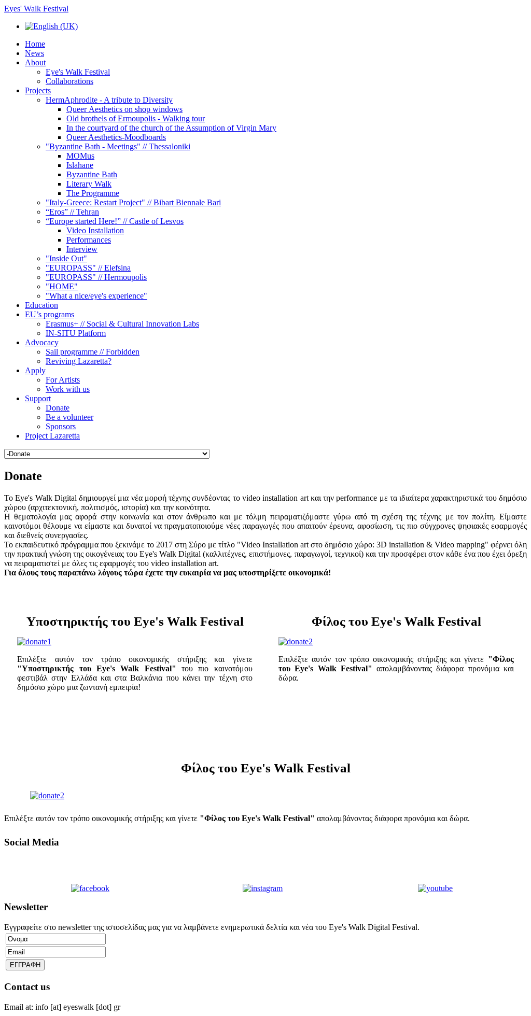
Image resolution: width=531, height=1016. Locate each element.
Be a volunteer (69, 417)
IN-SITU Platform (76, 333)
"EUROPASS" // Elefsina (88, 267)
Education (41, 305)
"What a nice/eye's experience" (96, 295)
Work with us (68, 389)
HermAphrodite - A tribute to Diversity (109, 99)
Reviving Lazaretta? (78, 361)
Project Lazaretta (52, 435)
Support (38, 398)
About (35, 62)
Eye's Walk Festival (78, 71)
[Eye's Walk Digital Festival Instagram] (263, 888)
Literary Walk (88, 183)
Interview (81, 249)
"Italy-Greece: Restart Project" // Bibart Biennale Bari (133, 202)
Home (35, 43)
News (34, 53)
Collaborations (69, 81)
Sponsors (61, 426)
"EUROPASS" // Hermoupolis (96, 277)
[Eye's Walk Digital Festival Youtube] (435, 888)
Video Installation (95, 230)
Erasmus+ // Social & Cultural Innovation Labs (122, 323)
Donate (57, 407)
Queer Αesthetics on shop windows (124, 109)
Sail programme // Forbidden (92, 351)
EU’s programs (49, 314)
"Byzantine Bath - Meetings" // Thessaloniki (118, 146)
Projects (38, 90)
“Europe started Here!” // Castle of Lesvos (115, 221)
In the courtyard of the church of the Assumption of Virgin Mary (171, 127)
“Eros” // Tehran (72, 211)
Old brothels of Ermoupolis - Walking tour (135, 118)
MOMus (80, 155)
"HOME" (62, 286)
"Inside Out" (66, 258)
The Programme (92, 193)
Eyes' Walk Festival (36, 8)
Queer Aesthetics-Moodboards (116, 137)
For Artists (63, 379)
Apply (35, 370)
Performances (88, 239)
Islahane (79, 165)
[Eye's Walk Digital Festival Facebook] (90, 888)
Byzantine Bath (91, 174)
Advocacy (42, 342)
